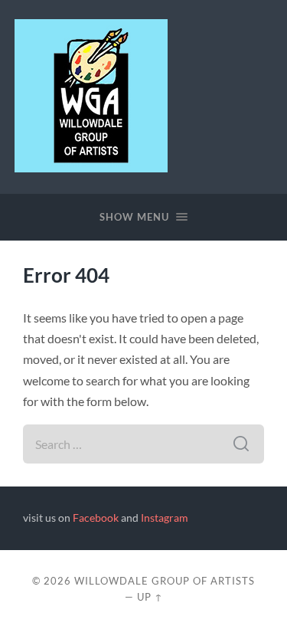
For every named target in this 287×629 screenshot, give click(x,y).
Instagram (164, 518)
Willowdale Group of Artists (164, 581)
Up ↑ (150, 597)
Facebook (96, 518)
